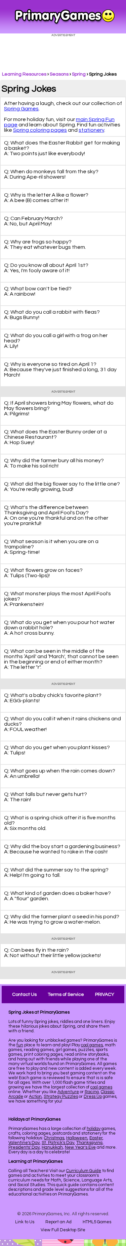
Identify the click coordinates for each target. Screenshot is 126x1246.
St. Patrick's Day (58, 1142)
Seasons (59, 74)
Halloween (76, 1138)
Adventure (68, 1091)
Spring (79, 74)
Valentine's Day (24, 1142)
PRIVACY (104, 994)
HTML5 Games (97, 1222)
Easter (95, 1138)
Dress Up (93, 1096)
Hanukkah (52, 1147)
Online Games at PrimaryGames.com (64, 16)
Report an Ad (58, 1222)
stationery (91, 130)
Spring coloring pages (40, 130)
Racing (92, 1091)
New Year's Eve (80, 1147)
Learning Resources (24, 74)
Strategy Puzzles (61, 1096)
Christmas (54, 1138)
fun (19, 1045)
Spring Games (21, 108)
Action (35, 1096)
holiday (93, 1128)
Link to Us (24, 1222)
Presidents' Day (24, 1147)
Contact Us (24, 994)
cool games (92, 1045)
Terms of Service (66, 994)
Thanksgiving (89, 1142)
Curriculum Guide (83, 1170)
